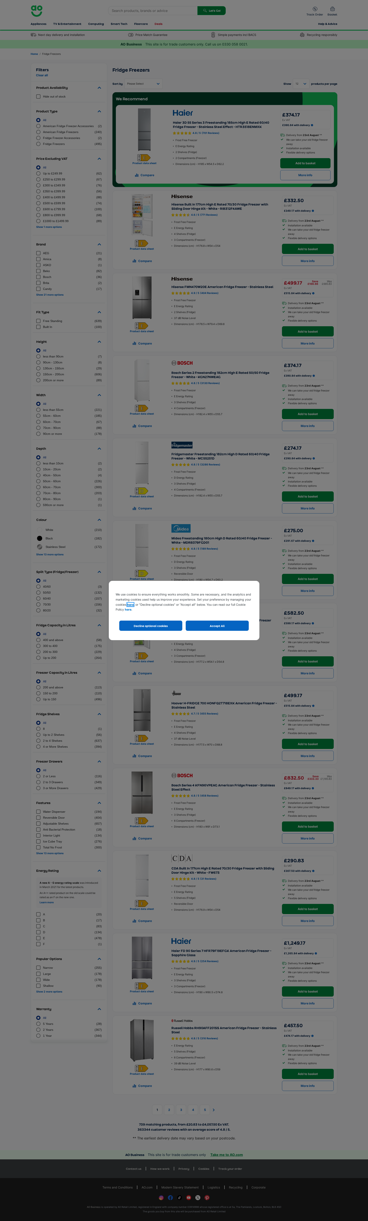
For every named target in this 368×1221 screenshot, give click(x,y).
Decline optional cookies (151, 626)
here (130, 604)
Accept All (217, 626)
